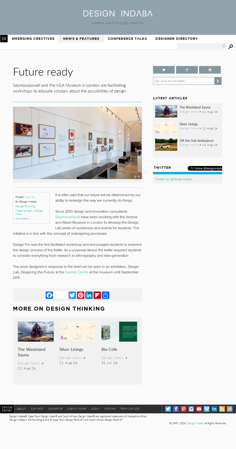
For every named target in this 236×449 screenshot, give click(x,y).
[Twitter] (72, 295)
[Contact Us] (230, 409)
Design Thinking (25, 206)
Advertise (55, 409)
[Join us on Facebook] (187, 70)
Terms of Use (129, 409)
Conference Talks (127, 38)
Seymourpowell (68, 217)
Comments (22, 218)
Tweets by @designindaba (173, 179)
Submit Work (77, 409)
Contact (37, 409)
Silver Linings (71, 349)
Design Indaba (195, 423)
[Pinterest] (80, 295)
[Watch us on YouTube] (199, 409)
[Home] (118, 15)
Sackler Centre (76, 272)
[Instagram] (191, 409)
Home (4, 38)
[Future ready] (77, 181)
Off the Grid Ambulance (196, 140)
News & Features (81, 38)
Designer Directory (176, 38)
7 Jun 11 (29, 197)
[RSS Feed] (222, 409)
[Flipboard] (97, 295)
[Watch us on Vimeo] (206, 409)
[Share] (105, 295)
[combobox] (201, 46)
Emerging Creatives (33, 38)
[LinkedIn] (89, 295)
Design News (29, 363)
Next (122, 155)
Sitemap (109, 409)
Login (95, 409)
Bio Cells (109, 349)
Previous (32, 155)
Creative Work (23, 211)
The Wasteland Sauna (31, 351)
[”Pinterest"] (210, 70)
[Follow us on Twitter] (164, 70)
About (21, 409)
